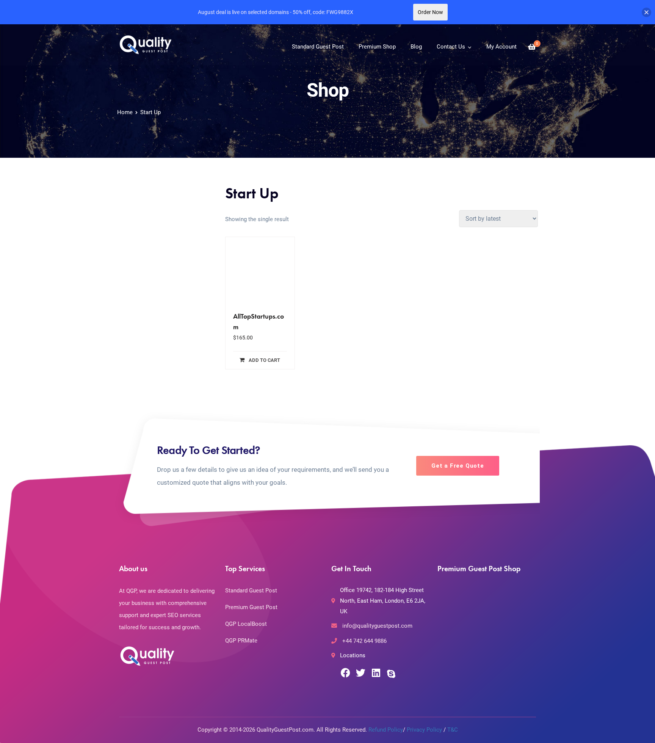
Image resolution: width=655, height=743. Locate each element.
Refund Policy (385, 729)
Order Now (430, 12)
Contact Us (451, 46)
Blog (416, 46)
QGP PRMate (241, 640)
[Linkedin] (375, 672)
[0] (532, 46)
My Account (501, 46)
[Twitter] (360, 672)
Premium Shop (377, 46)
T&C (452, 729)
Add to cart (264, 360)
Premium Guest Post (251, 607)
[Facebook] (345, 672)
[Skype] (391, 673)
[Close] (646, 12)
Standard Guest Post (318, 46)
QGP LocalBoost (246, 623)
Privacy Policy (424, 729)
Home (125, 112)
